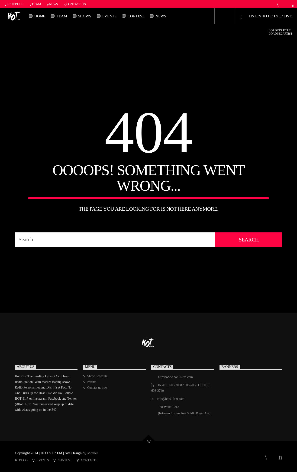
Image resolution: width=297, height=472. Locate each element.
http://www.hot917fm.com (175, 377)
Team (36, 4)
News (53, 4)
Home (39, 16)
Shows (84, 16)
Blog (23, 460)
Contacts (89, 460)
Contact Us (76, 4)
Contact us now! (98, 387)
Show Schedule (97, 376)
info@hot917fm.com (170, 399)
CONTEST (136, 16)
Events (109, 16)
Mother (93, 453)
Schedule (15, 4)
